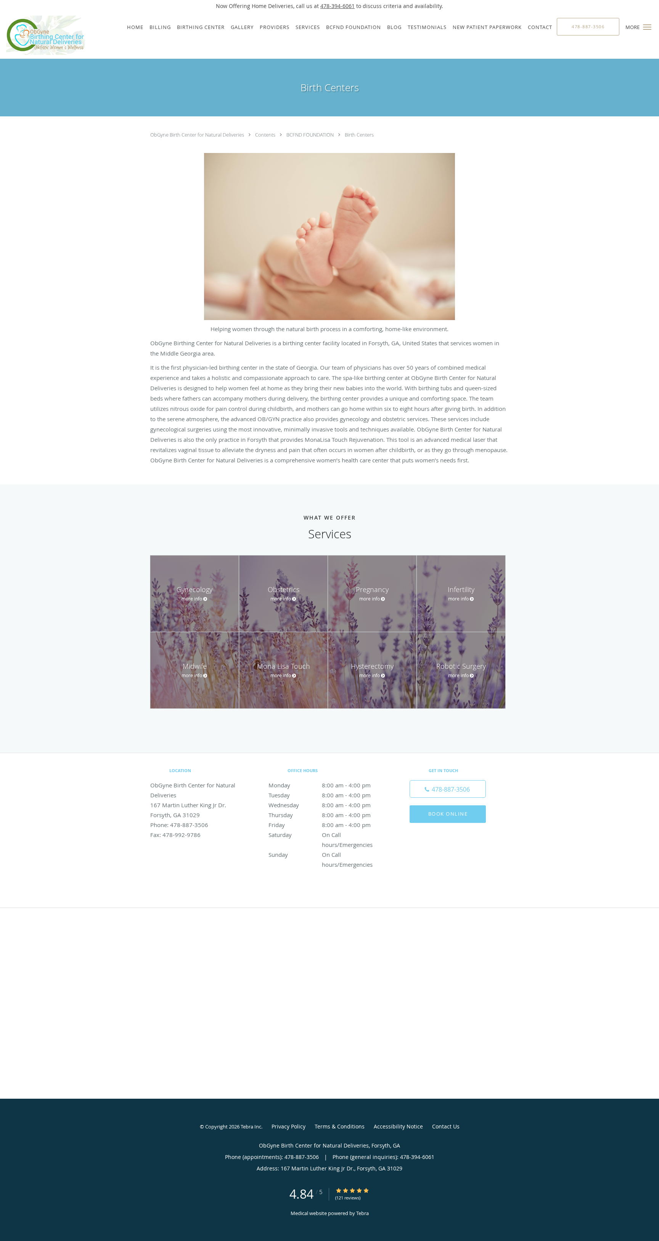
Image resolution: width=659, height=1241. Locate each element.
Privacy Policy (288, 1126)
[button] (647, 27)
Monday (319, 785)
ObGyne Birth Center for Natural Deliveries (197, 134)
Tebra (362, 1213)
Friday (319, 825)
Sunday (320, 855)
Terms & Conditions (340, 1126)
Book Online (448, 813)
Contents (265, 134)
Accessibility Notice (398, 1126)
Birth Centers (359, 134)
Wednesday (319, 805)
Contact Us (446, 1126)
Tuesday (319, 795)
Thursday (319, 815)
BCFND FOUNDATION (310, 134)
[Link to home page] (42, 35)
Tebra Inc (251, 1126)
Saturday (320, 835)
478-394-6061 (337, 6)
